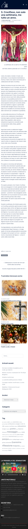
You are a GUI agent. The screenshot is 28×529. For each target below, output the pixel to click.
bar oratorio (4, 422)
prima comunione (6, 442)
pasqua (5, 439)
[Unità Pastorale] (4, 4)
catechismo (16, 422)
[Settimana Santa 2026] (14, 311)
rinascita (16, 446)
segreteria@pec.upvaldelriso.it (11, 517)
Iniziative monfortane (8, 377)
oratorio (10, 434)
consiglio (17, 424)
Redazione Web (6, 20)
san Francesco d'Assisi (6, 448)
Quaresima (16, 442)
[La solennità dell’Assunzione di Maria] (14, 288)
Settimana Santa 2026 (7, 324)
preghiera (22, 439)
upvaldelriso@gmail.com (10, 510)
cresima (7, 426)
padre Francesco (5, 436)
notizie (3, 434)
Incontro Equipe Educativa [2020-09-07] (13, 268)
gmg (17, 429)
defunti (15, 426)
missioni (19, 432)
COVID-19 (22, 424)
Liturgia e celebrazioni (7, 21)
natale (23, 432)
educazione (22, 426)
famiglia (4, 429)
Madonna (20, 429)
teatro (10, 450)
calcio (8, 422)
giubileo (13, 429)
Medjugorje (4, 432)
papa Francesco (20, 436)
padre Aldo (14, 434)
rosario (23, 446)
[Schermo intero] (25, 474)
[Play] (3, 474)
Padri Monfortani (13, 436)
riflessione (7, 445)
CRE (3, 426)
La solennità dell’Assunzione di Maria (11, 301)
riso (20, 446)
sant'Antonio (18, 448)
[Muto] (22, 474)
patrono (11, 439)
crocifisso (4, 255)
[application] (14, 469)
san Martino (14, 448)
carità (11, 422)
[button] (23, 4)
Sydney (14, 527)
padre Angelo (20, 434)
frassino (8, 429)
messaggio (12, 432)
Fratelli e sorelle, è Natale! (8, 347)
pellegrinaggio (16, 439)
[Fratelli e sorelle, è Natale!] (14, 334)
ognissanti (7, 434)
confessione (11, 424)
